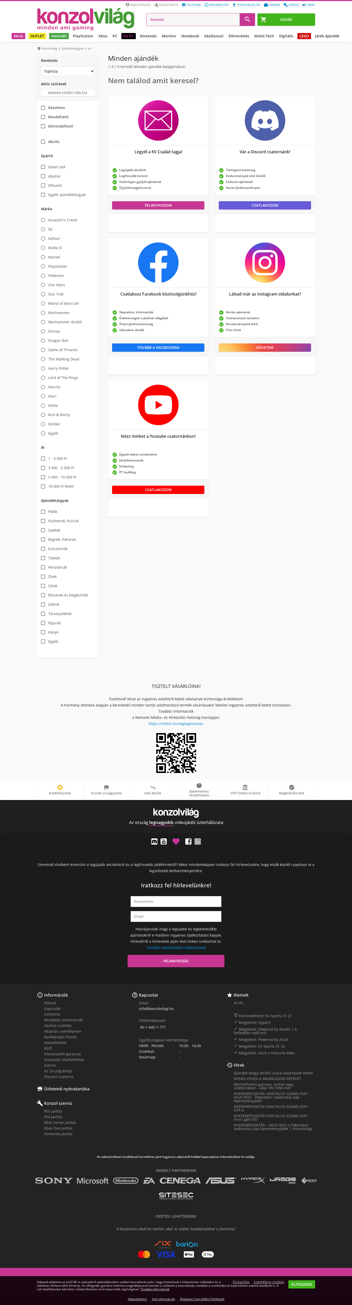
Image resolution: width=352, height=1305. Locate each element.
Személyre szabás (269, 1282)
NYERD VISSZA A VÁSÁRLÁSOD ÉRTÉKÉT (267, 1078)
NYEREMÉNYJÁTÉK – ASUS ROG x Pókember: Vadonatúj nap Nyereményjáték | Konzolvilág (273, 1127)
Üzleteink (194, 5)
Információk (219, 5)
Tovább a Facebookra (158, 347)
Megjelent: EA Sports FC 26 (259, 1046)
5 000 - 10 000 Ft (62, 477)
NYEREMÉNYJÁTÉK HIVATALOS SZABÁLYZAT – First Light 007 (272, 1117)
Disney (54, 331)
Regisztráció (168, 5)
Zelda (53, 405)
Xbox (102, 35)
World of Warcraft (63, 303)
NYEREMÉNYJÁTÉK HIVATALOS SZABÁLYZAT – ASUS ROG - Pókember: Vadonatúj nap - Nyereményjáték (272, 1097)
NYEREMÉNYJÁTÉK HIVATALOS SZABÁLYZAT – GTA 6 (272, 1108)
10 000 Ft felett (61, 486)
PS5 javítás (53, 1111)
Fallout (54, 238)
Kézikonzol (213, 35)
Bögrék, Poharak (62, 539)
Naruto (54, 386)
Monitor (169, 35)
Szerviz (293, 5)
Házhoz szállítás (58, 1025)
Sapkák (54, 530)
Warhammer (59, 312)
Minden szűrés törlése (67, 93)
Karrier (274, 5)
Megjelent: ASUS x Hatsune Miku (264, 1052)
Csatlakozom (265, 205)
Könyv (53, 632)
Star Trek (56, 294)
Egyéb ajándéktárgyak (67, 194)
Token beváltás (249, 5)
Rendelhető (58, 116)
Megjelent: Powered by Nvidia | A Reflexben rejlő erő (265, 1030)
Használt (59, 35)
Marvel (54, 257)
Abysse (54, 176)
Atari (52, 396)
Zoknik (53, 604)
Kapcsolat (52, 1008)
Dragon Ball (58, 340)
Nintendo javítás (58, 1133)
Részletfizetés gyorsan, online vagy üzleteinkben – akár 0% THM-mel (263, 1086)
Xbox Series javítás (60, 1122)
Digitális (286, 35)
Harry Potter (58, 368)
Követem (264, 347)
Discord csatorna (58, 1076)
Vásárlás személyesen (63, 1031)
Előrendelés (239, 35)
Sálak (52, 585)
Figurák (54, 622)
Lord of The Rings (63, 377)
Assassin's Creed (62, 219)
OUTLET (37, 35)
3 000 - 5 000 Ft (61, 467)
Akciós (54, 141)
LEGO (304, 35)
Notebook (190, 35)
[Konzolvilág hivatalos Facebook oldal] (188, 841)
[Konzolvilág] (176, 813)
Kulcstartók (58, 548)
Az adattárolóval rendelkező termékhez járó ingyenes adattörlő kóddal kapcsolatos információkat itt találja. (176, 1156)
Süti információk (163, 1299)
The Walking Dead (63, 359)
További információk (155, 1289)
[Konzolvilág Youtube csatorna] (164, 841)
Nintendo (148, 35)
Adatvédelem (55, 1042)
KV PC (128, 35)
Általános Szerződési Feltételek (202, 1299)
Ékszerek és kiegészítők (68, 595)
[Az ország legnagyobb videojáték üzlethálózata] (86, 19)
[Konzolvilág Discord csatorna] (154, 841)
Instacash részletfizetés (64, 1059)
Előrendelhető (60, 126)
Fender (54, 424)
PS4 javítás (53, 1116)
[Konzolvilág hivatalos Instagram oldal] (198, 841)
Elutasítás (241, 1282)
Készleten (56, 107)
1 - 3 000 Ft (57, 458)
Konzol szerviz (58, 1103)
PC (115, 35)
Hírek (311, 5)
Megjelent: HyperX (252, 1022)
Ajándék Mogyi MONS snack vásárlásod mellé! (273, 1073)
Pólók (52, 511)
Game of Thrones (63, 349)
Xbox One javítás (58, 1128)
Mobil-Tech (264, 35)
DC (50, 229)
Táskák (54, 557)
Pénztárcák (57, 567)
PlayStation (83, 35)
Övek (52, 576)
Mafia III (55, 247)
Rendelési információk (63, 1019)
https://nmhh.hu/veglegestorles (176, 723)
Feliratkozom (158, 205)
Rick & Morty (59, 414)
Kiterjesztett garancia (62, 1053)
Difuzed (55, 185)
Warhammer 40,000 (65, 321)
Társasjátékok (60, 613)
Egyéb (53, 433)
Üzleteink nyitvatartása (66, 1089)
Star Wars (56, 284)
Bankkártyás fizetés (60, 1036)
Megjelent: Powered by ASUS (261, 1039)
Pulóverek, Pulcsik (63, 520)
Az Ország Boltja (58, 1070)
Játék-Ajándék (327, 35)
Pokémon (56, 275)
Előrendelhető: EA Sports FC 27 (263, 1015)
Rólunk (50, 1002)
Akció (18, 35)
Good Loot (56, 166)
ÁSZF (48, 1048)
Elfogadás (301, 1284)
